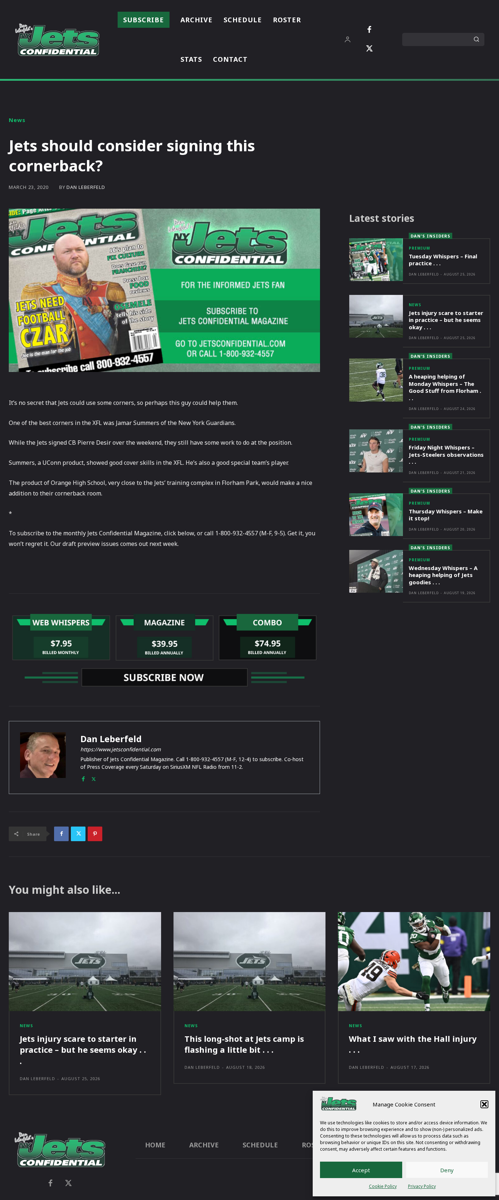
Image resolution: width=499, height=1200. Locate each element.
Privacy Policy (422, 1186)
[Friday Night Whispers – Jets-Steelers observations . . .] (376, 450)
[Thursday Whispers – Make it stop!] (376, 514)
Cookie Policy (383, 1186)
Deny (447, 1170)
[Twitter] (369, 49)
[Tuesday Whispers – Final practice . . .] (376, 259)
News (17, 120)
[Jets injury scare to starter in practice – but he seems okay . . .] (376, 316)
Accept (361, 1170)
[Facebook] (369, 30)
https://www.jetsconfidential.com (120, 749)
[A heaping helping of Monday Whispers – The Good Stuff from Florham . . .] (376, 379)
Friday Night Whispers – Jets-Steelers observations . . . (446, 454)
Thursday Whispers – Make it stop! (446, 515)
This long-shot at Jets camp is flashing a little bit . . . (244, 1044)
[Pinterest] (95, 834)
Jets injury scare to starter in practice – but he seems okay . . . (446, 320)
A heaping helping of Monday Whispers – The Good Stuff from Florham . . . (445, 387)
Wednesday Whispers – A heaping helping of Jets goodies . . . (443, 575)
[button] (484, 1104)
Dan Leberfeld (85, 187)
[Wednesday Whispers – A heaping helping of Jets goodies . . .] (376, 571)
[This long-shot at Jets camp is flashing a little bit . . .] (250, 961)
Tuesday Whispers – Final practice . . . (443, 259)
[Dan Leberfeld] (43, 757)
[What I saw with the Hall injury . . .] (414, 961)
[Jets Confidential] (57, 39)
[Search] (476, 39)
